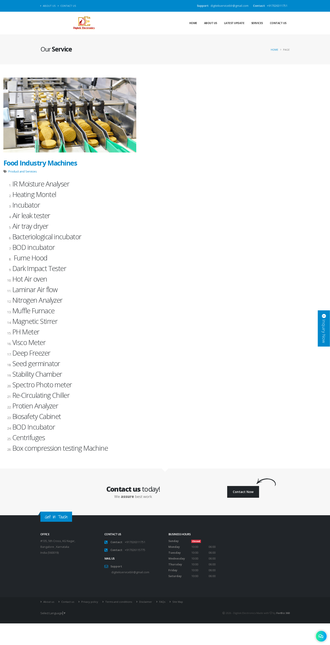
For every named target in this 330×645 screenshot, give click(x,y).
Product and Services (22, 171)
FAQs (162, 601)
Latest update (234, 23)
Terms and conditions (118, 601)
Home (193, 23)
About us (49, 5)
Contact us (68, 5)
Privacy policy (89, 601)
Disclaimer (145, 601)
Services (257, 23)
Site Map (177, 601)
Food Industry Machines (40, 163)
